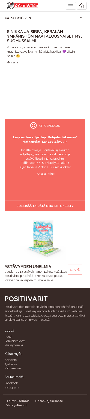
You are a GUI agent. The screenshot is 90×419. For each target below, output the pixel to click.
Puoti (8, 336)
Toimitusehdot (18, 401)
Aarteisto (11, 360)
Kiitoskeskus (13, 368)
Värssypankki (14, 345)
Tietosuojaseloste (48, 401)
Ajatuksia (11, 364)
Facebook (11, 383)
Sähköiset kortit (15, 341)
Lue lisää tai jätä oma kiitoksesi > (45, 206)
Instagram (12, 387)
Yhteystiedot (16, 405)
